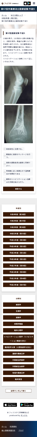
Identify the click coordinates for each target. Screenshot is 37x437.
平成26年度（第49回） (18, 272)
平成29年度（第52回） (18, 252)
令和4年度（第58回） (18, 214)
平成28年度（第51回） (18, 259)
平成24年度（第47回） (18, 285)
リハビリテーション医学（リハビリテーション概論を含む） (18, 338)
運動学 (18, 317)
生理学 (18, 311)
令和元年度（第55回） (18, 233)
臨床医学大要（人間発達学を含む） (18, 347)
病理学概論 (18, 324)
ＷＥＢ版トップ (17, 15)
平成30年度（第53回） (18, 246)
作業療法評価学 (18, 360)
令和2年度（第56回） (18, 227)
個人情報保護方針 (8, 430)
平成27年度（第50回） (18, 265)
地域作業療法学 (18, 373)
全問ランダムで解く (18, 390)
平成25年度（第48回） (18, 278)
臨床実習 (18, 379)
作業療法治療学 (18, 366)
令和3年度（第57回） (10, 18)
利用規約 (13, 426)
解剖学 (18, 304)
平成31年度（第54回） (18, 240)
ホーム (4, 15)
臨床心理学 (18, 330)
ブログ (21, 430)
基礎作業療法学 (18, 353)
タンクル (24, 415)
